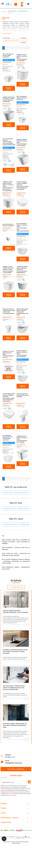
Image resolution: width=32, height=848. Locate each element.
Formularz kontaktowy (16, 769)
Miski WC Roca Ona (22, 492)
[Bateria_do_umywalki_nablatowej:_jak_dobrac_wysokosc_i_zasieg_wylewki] (26, 660)
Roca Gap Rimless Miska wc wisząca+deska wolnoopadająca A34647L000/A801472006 (9, 141)
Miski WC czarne (23, 508)
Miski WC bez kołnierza (10, 524)
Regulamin (3, 788)
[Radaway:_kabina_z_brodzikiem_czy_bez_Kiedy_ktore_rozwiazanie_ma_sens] (26, 739)
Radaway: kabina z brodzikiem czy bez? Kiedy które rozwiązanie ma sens (15, 725)
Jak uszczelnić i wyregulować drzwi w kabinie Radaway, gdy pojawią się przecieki (14, 687)
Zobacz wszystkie (17, 587)
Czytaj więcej (7, 33)
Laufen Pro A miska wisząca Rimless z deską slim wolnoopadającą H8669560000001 (22, 269)
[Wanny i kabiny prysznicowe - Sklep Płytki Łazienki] (8, 4)
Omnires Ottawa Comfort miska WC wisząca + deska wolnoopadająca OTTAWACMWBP (8, 269)
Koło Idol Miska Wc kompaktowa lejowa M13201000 (23, 395)
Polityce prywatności (11, 795)
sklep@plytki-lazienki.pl (13, 763)
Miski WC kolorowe (9, 508)
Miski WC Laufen (8, 492)
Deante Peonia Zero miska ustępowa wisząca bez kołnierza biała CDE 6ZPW (22, 312)
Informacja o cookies (9, 841)
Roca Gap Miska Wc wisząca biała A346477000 (8, 55)
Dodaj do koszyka (9, 88)
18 (25, 48)
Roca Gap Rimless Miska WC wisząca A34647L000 (22, 98)
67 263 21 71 (10, 757)
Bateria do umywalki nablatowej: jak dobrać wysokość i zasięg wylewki (15, 651)
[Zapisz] (29, 782)
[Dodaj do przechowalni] (13, 54)
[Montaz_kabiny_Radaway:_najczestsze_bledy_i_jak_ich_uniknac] (26, 624)
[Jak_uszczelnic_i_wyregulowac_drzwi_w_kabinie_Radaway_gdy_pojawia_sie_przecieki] (26, 698)
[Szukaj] (15, 4)
